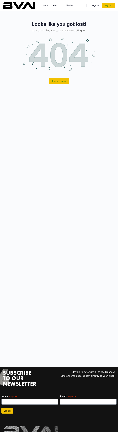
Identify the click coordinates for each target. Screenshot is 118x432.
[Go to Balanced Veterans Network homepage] (19, 5)
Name (9, 396)
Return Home (59, 81)
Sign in (95, 5)
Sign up (108, 5)
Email (68, 396)
